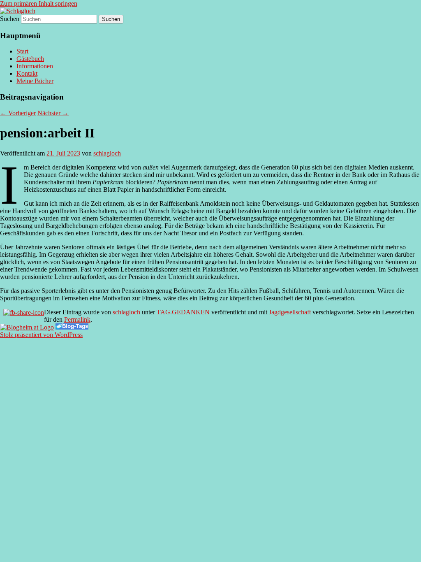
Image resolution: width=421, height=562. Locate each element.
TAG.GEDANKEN (183, 312)
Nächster (53, 112)
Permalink (77, 319)
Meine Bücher (34, 80)
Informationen (34, 66)
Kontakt (26, 73)
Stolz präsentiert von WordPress (41, 334)
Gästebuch (30, 58)
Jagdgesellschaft (290, 312)
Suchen (9, 18)
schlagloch (107, 153)
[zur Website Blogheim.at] (27, 327)
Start (22, 51)
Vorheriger (18, 112)
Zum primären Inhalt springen (38, 3)
